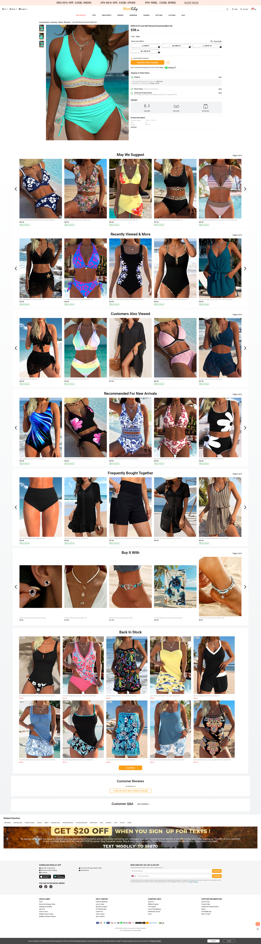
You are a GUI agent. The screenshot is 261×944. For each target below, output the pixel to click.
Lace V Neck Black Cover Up (207, 538)
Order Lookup (100, 914)
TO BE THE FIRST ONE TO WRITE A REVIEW (130, 791)
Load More (130, 768)
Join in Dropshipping (154, 909)
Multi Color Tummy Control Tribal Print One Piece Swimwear (128, 299)
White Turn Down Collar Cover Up (74, 459)
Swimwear (54, 22)
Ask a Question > (143, 804)
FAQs (41, 902)
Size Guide (217, 41)
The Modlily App (206, 911)
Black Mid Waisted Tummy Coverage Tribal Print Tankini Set (212, 760)
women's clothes (44, 22)
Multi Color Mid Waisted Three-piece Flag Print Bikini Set (36, 459)
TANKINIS (146, 15)
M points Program (101, 906)
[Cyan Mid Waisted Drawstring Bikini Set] (87, 82)
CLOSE (229, 941)
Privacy (196, 882)
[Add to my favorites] (168, 62)
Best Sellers (7, 822)
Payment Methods (101, 902)
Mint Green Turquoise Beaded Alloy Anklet (77, 618)
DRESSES (120, 15)
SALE (183, 15)
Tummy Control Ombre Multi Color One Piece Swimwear (36, 299)
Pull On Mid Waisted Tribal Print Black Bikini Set (169, 220)
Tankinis (39, 822)
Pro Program (152, 906)
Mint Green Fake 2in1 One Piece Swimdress (212, 459)
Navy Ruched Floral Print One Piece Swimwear (120, 760)
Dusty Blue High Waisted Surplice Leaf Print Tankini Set (167, 760)
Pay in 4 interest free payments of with (148, 67)
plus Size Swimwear (81, 822)
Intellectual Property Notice (209, 906)
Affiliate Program (153, 904)
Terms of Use (205, 902)
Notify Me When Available (147, 62)
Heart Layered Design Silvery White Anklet (32, 618)
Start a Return (100, 916)
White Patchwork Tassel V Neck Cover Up (77, 379)
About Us (151, 902)
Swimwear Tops (55, 822)
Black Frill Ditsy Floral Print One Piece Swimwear (121, 696)
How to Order (100, 904)
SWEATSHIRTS (106, 15)
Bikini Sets (67, 22)
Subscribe (217, 871)
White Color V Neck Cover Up (163, 538)
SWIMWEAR (133, 15)
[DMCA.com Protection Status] (161, 923)
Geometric (108, 822)
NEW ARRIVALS (81, 15)
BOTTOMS (159, 15)
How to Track (43, 911)
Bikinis (61, 22)
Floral (101, 822)
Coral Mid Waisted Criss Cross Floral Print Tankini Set (79, 696)
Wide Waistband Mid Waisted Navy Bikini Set (123, 459)
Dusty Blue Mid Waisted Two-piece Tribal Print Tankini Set (37, 760)
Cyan (115, 822)
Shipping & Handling (45, 906)
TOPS (94, 15)
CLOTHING (171, 15)
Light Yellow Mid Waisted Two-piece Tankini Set (165, 696)
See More (134, 127)
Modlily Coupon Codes (46, 914)
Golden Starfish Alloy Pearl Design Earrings (122, 618)
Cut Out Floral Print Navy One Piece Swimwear (213, 379)
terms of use (127, 930)
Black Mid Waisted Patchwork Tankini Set (207, 696)
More (220, 77)
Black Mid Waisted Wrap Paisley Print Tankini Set (78, 760)
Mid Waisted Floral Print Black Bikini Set (76, 220)
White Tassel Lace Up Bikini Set (208, 220)
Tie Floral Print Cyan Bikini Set (28, 379)
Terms (191, 882)
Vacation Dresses (29, 822)
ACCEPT (213, 941)
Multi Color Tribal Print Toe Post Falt (210, 618)
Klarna (203, 909)
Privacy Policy (205, 904)
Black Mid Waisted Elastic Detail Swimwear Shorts (124, 538)
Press (150, 914)
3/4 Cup (122, 822)
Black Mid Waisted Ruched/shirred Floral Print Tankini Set (37, 696)
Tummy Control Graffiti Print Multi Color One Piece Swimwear (218, 299)
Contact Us (99, 911)
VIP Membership (101, 909)
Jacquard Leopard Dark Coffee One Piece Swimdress (125, 379)
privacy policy (137, 930)
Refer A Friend (205, 914)
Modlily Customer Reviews (47, 916)
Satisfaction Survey (154, 911)
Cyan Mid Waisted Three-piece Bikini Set (121, 220)
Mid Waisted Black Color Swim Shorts (31, 538)
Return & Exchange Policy (47, 904)
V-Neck (129, 822)
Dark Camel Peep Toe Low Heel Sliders (166, 618)
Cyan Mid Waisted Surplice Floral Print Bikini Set (169, 459)
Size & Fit (42, 909)
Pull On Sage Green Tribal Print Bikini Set (32, 220)
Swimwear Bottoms (68, 822)
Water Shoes (93, 822)
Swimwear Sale (18, 822)
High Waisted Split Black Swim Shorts (76, 538)
